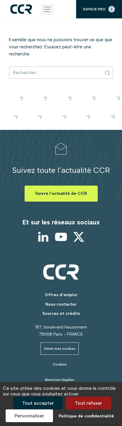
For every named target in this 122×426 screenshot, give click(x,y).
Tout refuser (88, 403)
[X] (78, 236)
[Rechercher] (107, 72)
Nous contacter (61, 304)
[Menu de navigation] (47, 9)
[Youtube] (61, 236)
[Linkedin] (43, 236)
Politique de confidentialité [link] (86, 416)
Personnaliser (29, 416)
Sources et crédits (61, 313)
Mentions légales (59, 380)
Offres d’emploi (61, 294)
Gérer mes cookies (60, 349)
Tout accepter (38, 403)
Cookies (60, 364)
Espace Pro (94, 9)
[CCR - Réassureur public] (21, 9)
